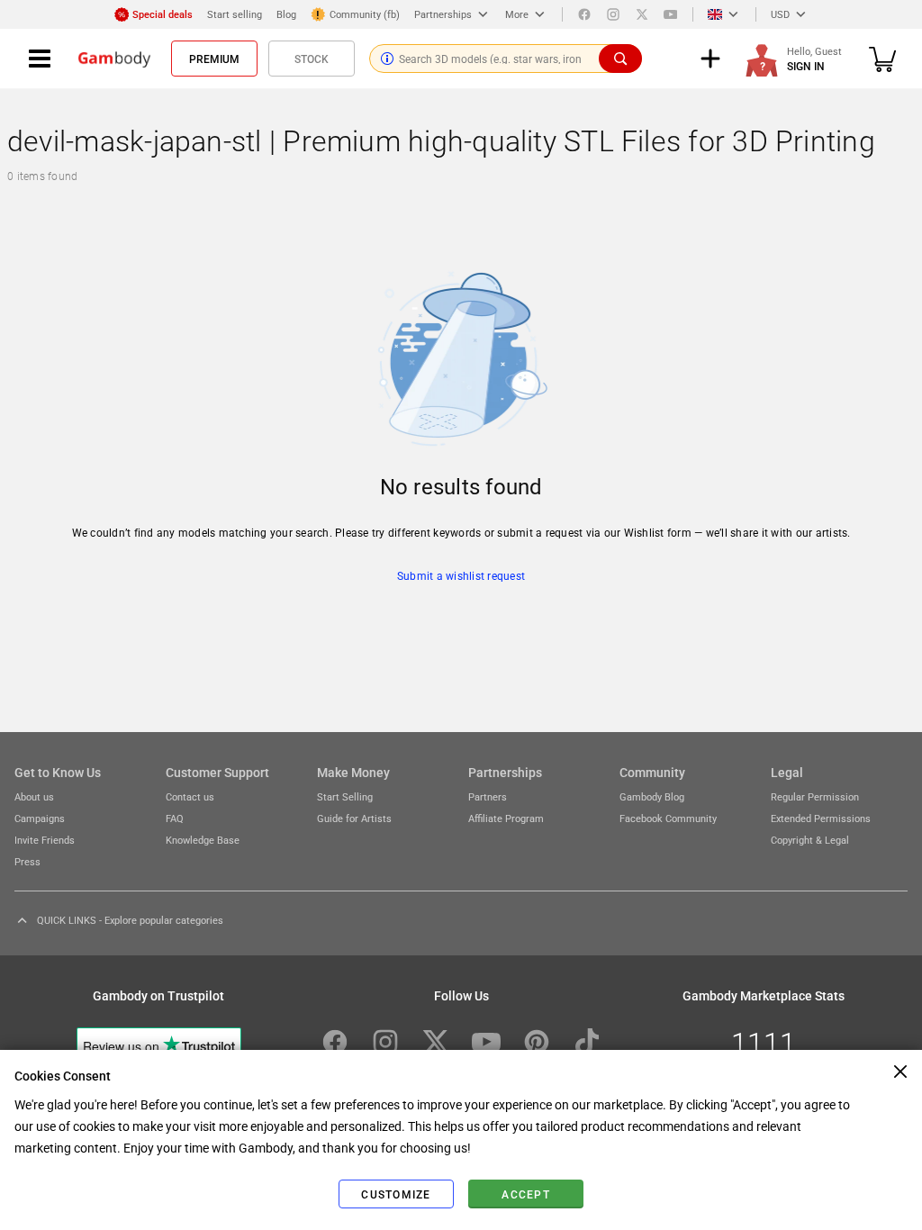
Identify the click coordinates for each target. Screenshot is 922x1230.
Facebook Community (668, 818)
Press (27, 861)
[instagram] (613, 14)
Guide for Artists (354, 818)
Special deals (162, 14)
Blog (286, 14)
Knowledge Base (203, 840)
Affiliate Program (506, 818)
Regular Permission (815, 796)
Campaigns (39, 818)
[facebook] (584, 14)
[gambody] (114, 58)
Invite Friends (44, 840)
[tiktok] (587, 1041)
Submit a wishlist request (461, 575)
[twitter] (642, 14)
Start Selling (345, 796)
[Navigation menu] (40, 59)
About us (34, 796)
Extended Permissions (821, 818)
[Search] (620, 58)
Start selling (234, 14)
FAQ (175, 818)
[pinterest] (536, 1041)
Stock (311, 58)
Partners (487, 796)
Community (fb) (365, 14)
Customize (395, 1194)
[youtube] (670, 14)
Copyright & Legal (810, 840)
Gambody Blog (651, 796)
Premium (214, 58)
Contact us (190, 796)
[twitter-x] (435, 1041)
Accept (526, 1194)
